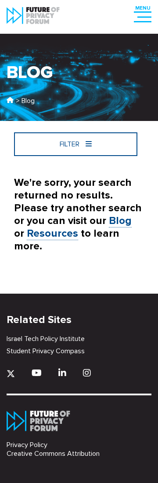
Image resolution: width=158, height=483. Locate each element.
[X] (11, 373)
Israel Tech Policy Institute (46, 338)
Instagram (87, 372)
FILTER (70, 144)
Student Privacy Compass (46, 351)
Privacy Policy (27, 444)
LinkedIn (62, 372)
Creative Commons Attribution (53, 453)
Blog (120, 220)
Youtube (37, 372)
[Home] (10, 100)
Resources (52, 233)
